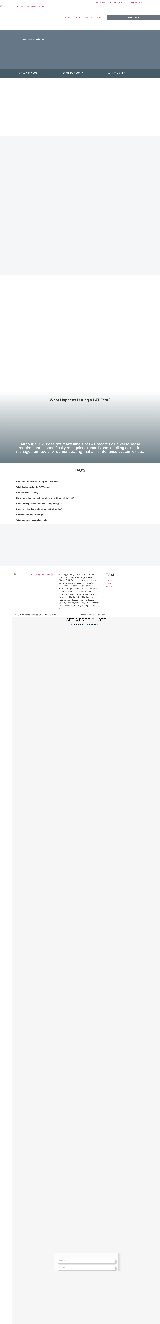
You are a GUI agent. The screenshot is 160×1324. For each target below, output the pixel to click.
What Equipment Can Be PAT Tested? (33, 487)
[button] (80, 481)
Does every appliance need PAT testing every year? (39, 503)
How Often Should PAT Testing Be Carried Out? (38, 481)
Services (89, 17)
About (77, 17)
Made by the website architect (94, 615)
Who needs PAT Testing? (27, 492)
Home (67, 17)
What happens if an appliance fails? (32, 520)
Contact (100, 17)
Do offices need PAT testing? (29, 514)
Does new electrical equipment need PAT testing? (39, 509)
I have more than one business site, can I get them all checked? (45, 498)
